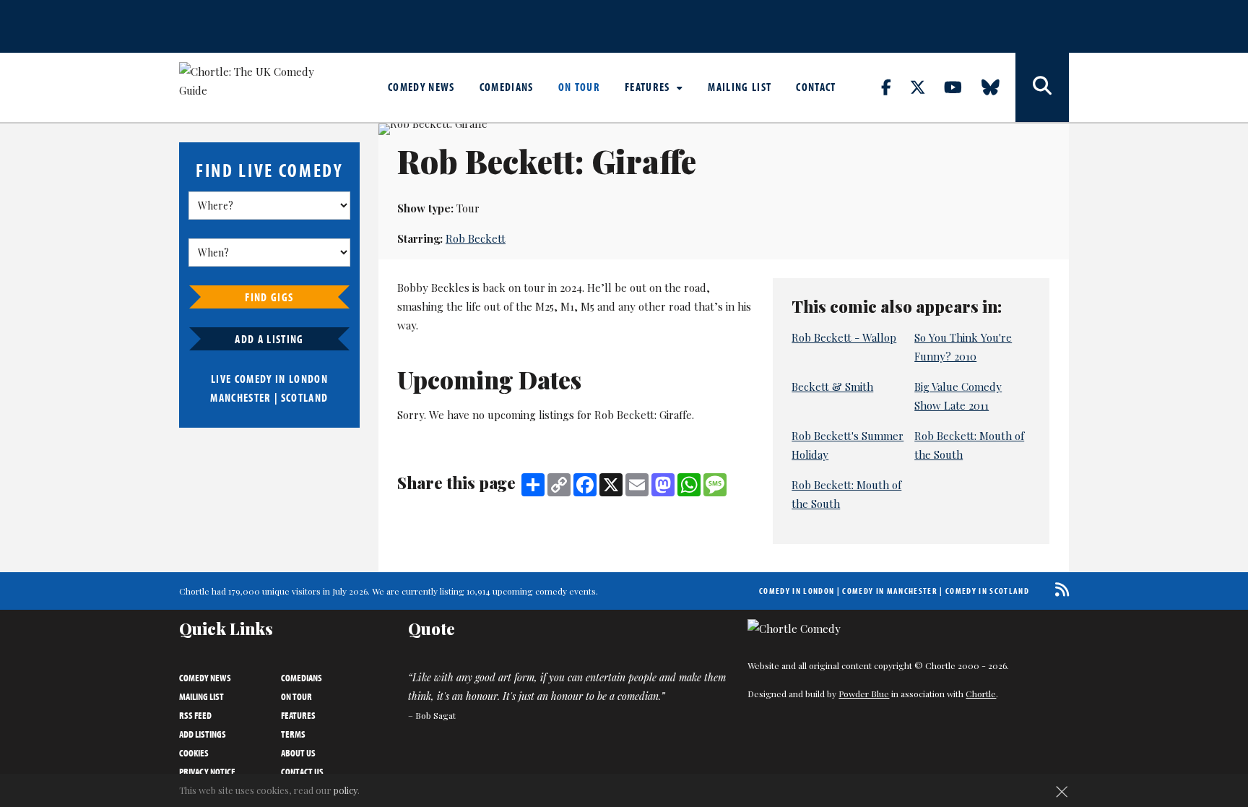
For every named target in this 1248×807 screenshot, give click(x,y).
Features (649, 86)
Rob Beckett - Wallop (844, 337)
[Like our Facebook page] (894, 87)
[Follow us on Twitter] (926, 87)
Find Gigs (269, 297)
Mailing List (739, 86)
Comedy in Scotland (987, 590)
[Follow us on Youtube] (961, 87)
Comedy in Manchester (889, 590)
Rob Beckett (476, 238)
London (308, 378)
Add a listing (269, 339)
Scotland (305, 397)
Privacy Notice (207, 771)
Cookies (194, 752)
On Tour (579, 86)
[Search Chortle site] (1042, 87)
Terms (293, 734)
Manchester (240, 397)
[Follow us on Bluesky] (999, 87)
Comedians (507, 86)
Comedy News (421, 86)
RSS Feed (195, 715)
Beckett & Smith (832, 386)
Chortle (981, 693)
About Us (298, 752)
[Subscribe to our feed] (1058, 589)
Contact (816, 86)
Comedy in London (796, 590)
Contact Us (302, 771)
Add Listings (202, 734)
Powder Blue (863, 693)
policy (346, 790)
